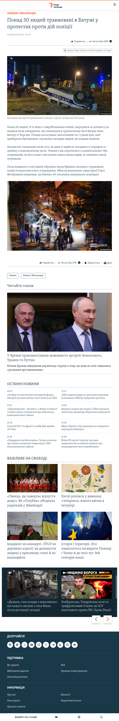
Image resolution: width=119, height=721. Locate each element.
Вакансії (65, 695)
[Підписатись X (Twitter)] (24, 645)
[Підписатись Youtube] (32, 645)
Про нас (11, 695)
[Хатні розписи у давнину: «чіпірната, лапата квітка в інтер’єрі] (86, 478)
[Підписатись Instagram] (39, 645)
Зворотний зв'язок (71, 700)
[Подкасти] (79, 717)
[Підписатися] (74, 645)
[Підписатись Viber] (46, 645)
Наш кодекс (13, 700)
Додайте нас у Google (26, 717)
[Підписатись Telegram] (53, 645)
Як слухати (13, 665)
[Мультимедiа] (56, 717)
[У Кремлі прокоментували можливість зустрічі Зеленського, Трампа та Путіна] (59, 322)
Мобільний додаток (18, 671)
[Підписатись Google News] (17, 645)
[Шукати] (101, 717)
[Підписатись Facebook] (10, 645)
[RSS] (60, 645)
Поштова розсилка (17, 677)
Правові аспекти (16, 706)
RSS (63, 665)
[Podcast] (67, 645)
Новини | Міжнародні (21, 13)
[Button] (78, 42)
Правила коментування (74, 671)
